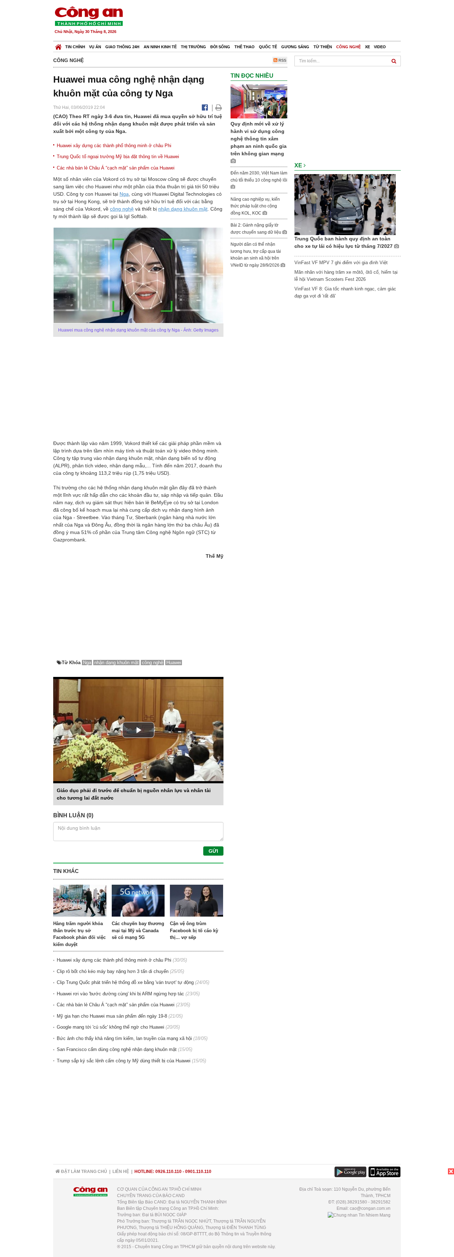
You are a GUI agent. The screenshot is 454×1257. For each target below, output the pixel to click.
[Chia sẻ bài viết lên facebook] (205, 107)
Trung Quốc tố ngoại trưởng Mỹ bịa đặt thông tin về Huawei (118, 156)
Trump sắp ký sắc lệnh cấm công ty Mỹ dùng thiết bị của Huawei (123, 1060)
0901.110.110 (198, 1171)
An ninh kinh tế (160, 47)
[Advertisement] (272, 21)
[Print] (218, 107)
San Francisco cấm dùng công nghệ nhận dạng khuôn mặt (117, 1049)
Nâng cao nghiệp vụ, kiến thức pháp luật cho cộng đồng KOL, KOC (255, 206)
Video (380, 47)
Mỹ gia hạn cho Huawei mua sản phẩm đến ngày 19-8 (112, 1016)
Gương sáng (295, 47)
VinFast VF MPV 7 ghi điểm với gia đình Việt (341, 262)
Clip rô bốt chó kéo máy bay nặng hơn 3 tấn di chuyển (112, 971)
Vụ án (95, 47)
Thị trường (193, 47)
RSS (281, 60)
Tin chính (75, 47)
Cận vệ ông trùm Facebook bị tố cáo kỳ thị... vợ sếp (194, 930)
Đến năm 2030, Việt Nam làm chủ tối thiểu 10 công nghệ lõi (259, 177)
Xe (367, 47)
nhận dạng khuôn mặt (182, 209)
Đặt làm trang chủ (83, 1171)
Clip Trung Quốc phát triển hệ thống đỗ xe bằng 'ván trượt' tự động (125, 982)
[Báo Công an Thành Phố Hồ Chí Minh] (58, 45)
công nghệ (122, 209)
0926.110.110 (168, 1171)
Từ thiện (323, 47)
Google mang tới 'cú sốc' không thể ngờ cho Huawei (110, 1027)
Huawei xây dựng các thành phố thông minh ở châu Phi (114, 145)
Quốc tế (268, 47)
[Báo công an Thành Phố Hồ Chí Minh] (88, 15)
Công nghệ (348, 47)
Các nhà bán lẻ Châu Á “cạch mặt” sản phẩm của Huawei (116, 168)
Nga (124, 194)
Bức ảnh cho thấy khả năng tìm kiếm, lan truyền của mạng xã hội (124, 1038)
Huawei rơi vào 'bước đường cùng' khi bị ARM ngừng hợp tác (120, 993)
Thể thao (244, 47)
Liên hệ (120, 1171)
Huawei (173, 662)
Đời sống (220, 47)
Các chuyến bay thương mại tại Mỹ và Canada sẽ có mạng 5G (138, 930)
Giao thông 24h (122, 47)
